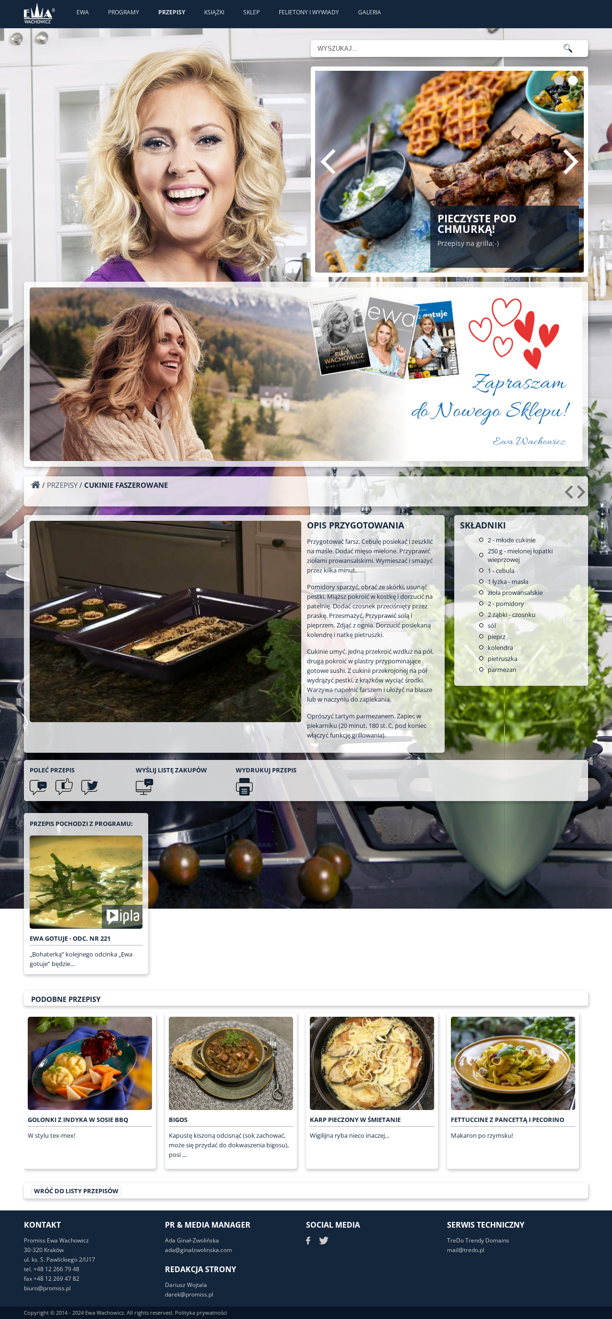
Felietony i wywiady (309, 12)
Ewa (82, 12)
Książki (214, 12)
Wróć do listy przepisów (76, 1191)
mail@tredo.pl (465, 1250)
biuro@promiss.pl (47, 1288)
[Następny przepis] (582, 495)
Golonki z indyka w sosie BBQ (78, 1119)
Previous (328, 161)
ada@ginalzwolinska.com (198, 1250)
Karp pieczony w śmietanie (355, 1119)
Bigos (178, 1119)
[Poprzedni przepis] (570, 495)
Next (571, 161)
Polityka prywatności (201, 1312)
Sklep (251, 12)
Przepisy (171, 12)
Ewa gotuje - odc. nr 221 (70, 938)
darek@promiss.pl (189, 1294)
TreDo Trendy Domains (478, 1240)
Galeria (369, 12)
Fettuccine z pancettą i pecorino (507, 1119)
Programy (123, 12)
